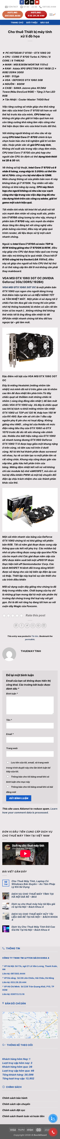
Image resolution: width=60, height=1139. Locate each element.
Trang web (12, 748)
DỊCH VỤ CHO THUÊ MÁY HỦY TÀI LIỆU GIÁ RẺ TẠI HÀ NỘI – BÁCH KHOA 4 (35, 917)
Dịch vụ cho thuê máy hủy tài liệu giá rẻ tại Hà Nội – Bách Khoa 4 (33, 905)
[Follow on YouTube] (37, 2)
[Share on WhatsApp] (16, 625)
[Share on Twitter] (27, 625)
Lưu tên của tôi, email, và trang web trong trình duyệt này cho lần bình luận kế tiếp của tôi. (28, 767)
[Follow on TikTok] (27, 2)
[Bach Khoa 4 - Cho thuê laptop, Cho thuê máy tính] (54, 14)
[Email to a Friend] (32, 625)
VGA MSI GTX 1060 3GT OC (19, 287)
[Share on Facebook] (21, 625)
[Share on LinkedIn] (43, 625)
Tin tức (34, 636)
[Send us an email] (32, 2)
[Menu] (51, 14)
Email (10, 734)
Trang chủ (17, 22)
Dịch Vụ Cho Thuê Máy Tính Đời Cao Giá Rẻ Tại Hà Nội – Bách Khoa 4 (33, 928)
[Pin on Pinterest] (38, 625)
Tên (9, 720)
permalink (29, 639)
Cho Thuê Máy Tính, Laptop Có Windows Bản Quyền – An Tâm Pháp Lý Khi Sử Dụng (33, 884)
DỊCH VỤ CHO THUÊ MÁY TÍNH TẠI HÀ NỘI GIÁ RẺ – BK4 (33, 895)
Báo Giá (44, 22)
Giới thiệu (32, 22)
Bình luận (12, 693)
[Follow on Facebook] (22, 2)
